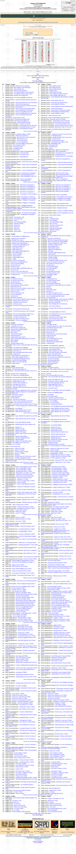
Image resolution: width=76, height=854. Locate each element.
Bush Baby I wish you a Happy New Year (58, 381)
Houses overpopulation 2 (62, 179)
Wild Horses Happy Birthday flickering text (58, 240)
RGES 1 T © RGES (19, 450)
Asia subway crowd (24, 154)
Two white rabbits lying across (19, 369)
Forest (15, 220)
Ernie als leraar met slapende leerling (60, 111)
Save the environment (22, 140)
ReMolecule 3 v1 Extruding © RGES (27, 542)
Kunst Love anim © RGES (62, 524)
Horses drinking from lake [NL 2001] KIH (25, 602)
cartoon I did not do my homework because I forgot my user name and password (21, 106)
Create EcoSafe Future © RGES (59, 763)
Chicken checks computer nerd (18, 373)
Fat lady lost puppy (52, 257)
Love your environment (22, 142)
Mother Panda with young (55, 805)
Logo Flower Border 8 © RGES (55, 614)
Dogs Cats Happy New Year (19, 385)
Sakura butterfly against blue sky (58, 95)
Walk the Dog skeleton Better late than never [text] (23, 338)
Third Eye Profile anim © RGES (29, 502)
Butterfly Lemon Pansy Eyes (21, 95)
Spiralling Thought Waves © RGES (61, 632)
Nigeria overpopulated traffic (27, 151)
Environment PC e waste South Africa (26, 137)
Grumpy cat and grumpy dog (54, 354)
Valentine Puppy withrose (21, 436)
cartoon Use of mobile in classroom (23, 111)
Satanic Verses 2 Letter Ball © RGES (25, 476)
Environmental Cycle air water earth (28, 125)
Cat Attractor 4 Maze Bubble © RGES (60, 474)
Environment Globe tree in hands (27, 127)
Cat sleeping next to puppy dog (56, 345)
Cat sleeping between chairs (53, 273)
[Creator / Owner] (67, 827)
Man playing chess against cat (21, 120)
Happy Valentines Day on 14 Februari (60, 411)
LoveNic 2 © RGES (20, 513)
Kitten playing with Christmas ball (21, 309)
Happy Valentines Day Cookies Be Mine (60, 410)
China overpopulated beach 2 (63, 174)
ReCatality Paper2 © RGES (25, 531)
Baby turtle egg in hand (54, 788)
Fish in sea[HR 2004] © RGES (58, 599)
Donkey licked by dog (53, 361)
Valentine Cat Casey (56, 427)
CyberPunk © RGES (56, 510)
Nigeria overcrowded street (62, 149)
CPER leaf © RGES (19, 448)
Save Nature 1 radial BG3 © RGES (59, 772)
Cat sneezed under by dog (17, 280)
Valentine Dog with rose (21, 430)
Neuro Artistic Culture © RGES (25, 628)
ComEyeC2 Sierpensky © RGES (27, 529)
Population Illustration (62, 207)
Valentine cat (18, 427)
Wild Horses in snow (53, 800)
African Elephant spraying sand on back (56, 808)
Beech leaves (16, 149)
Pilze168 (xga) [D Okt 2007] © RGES (25, 603)
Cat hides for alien (15, 266)
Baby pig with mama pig (52, 340)
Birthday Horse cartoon (17, 240)
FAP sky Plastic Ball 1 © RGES (23, 469)
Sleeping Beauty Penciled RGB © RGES (25, 683)
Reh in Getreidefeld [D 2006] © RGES (60, 605)
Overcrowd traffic (24, 153)
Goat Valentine (18, 408)
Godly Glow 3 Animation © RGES (25, 701)
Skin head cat (49, 291)
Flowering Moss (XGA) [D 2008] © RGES (26, 600)
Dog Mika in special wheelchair (56, 397)
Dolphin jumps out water (55, 790)
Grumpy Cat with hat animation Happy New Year (24, 379)
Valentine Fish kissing (20, 432)
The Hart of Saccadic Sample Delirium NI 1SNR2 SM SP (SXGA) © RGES (57, 548)
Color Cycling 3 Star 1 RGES (31, 556)
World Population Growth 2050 (64, 205)
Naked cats (49, 288)
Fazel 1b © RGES (21, 482)
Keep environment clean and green (61, 122)
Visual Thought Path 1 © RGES (25, 634)
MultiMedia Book (54, 829)
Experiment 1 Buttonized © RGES (61, 621)
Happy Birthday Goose (17, 247)
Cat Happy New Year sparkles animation (22, 377)
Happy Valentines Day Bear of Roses (60, 408)
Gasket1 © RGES (18, 754)
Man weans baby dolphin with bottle (22, 790)
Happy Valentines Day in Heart (22, 411)
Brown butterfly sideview (55, 89)
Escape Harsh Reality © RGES (25, 621)
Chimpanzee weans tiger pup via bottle (22, 349)
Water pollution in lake (22, 138)
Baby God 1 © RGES (55, 750)
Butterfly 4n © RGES (58, 477)
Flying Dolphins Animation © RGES (64, 688)
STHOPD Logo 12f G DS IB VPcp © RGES (25, 456)
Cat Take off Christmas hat (19, 317)
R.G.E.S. (67, 829)
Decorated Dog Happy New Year (56, 382)
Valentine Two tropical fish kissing (23, 441)
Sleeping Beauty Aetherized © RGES (25, 674)
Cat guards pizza (50, 265)
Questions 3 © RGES (58, 628)
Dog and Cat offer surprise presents (57, 252)
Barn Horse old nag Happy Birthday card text (23, 241)
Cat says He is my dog (53, 358)
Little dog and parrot (52, 363)
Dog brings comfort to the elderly (58, 119)
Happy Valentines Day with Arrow (59, 419)
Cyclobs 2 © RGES (58, 617)
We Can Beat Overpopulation (29, 212)
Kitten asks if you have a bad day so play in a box (22, 288)
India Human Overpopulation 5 (27, 191)
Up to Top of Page (38, 25)
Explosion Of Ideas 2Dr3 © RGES (62, 537)
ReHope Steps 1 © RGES (56, 453)
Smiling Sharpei (50, 337)
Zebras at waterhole (52, 810)
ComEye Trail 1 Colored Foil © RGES (62, 490)
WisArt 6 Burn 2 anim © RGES (62, 462)
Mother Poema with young (20, 806)
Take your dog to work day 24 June (22, 402)
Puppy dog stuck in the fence (18, 238)
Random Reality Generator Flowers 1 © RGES (61, 451)
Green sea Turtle (20, 793)
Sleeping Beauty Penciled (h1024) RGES (61, 677)
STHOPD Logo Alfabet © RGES (22, 458)
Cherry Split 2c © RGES (18, 693)
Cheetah (51, 802)
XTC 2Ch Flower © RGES (61, 734)
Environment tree (56, 138)
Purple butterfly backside (55, 92)
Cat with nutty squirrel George (19, 360)
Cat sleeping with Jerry (51, 278)
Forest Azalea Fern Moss (19, 145)
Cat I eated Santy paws (54, 315)
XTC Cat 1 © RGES (21, 611)
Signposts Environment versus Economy (62, 134)
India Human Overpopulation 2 (62, 186)
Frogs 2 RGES (54, 766)
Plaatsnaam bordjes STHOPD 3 (64, 180)
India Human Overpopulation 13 (63, 185)
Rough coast (17, 225)
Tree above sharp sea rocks (56, 225)
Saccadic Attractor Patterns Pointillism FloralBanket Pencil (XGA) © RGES (57, 542)
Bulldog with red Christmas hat (20, 300)
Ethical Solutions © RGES (22, 766)
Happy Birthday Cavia (53, 246)
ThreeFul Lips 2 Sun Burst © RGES (25, 497)
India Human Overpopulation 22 (27, 188)
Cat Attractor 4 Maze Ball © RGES (24, 474)
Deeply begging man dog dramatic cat (20, 355)
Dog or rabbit (14, 332)
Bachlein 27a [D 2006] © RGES (23, 592)
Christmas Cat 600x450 (54, 302)
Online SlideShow (25, 829)
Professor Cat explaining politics (55, 392)
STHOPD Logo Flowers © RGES (59, 777)
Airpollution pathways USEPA (23, 134)
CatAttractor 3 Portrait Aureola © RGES (62, 484)
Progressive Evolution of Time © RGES (21, 570)
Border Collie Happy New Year (55, 379)
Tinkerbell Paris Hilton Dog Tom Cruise (57, 260)
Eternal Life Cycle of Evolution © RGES (57, 562)
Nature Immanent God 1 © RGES (22, 757)
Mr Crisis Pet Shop (52, 258)
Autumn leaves (17, 231)
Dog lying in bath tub (16, 330)
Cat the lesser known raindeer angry (57, 317)
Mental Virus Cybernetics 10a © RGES (21, 700)
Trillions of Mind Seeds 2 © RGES (20, 504)
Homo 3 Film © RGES (23, 625)
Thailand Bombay (24, 156)
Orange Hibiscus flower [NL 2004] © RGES (61, 602)
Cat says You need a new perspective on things (22, 273)
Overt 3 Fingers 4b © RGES (19, 616)
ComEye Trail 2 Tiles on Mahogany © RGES (26, 668)
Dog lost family (51, 254)
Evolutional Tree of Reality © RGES (56, 564)
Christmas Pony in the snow (20, 302)
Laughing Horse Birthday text (55, 249)
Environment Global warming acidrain (61, 129)
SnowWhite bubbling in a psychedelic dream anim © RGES (20, 748)
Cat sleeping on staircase (17, 278)
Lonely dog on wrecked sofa (53, 238)
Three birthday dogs (17, 252)
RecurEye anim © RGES (65, 559)
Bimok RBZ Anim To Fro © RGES (61, 616)
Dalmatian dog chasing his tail (18, 327)
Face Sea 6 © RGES (58, 492)
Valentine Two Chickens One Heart (59, 439)
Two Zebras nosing (18, 808)
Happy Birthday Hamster (54, 247)
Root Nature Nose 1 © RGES (23, 771)
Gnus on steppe (15, 810)
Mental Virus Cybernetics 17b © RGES (57, 695)
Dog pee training (17, 255)
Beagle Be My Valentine (56, 404)
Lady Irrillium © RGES (60, 704)
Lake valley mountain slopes (56, 222)
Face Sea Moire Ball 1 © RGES (23, 468)
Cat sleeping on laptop (51, 274)
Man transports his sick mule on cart (57, 399)
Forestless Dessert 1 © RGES (19, 589)
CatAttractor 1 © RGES (22, 479)
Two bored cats (14, 296)
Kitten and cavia (17, 350)
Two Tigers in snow (16, 800)
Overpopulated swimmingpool (63, 198)
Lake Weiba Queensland (20, 222)
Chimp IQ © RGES (55, 762)
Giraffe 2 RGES (19, 769)
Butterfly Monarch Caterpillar (22, 86)
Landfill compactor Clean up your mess (62, 137)
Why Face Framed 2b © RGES (61, 634)
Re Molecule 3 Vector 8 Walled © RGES (61, 672)
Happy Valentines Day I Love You (23, 410)
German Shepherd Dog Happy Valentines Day (62, 406)
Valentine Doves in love (56, 430)
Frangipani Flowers (18, 148)
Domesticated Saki (50, 297)
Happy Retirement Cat (16, 286)
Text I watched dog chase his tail (54, 338)
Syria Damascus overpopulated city (64, 153)
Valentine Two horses (56, 437)
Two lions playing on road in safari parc (21, 811)
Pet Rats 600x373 (15, 397)
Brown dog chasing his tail (17, 324)
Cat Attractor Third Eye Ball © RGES (60, 473)
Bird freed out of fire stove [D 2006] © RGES (26, 594)
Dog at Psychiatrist (17, 254)
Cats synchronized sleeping (17, 263)
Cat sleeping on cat (15, 274)
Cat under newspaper (51, 282)
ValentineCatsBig (19, 439)
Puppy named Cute (51, 335)
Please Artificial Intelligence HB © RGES (21, 568)
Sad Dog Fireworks (53, 388)
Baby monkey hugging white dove (20, 357)
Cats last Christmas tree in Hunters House (23, 314)
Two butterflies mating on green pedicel (23, 93)
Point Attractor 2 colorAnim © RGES (26, 508)
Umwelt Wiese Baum (56, 135)
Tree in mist (17, 226)
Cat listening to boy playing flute (21, 119)
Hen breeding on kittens (54, 349)
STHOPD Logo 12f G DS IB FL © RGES (60, 454)
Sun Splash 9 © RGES (21, 685)
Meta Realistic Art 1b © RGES (25, 626)
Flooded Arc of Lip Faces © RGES (63, 720)
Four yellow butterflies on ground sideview (24, 92)
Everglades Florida (54, 218)
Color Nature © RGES (21, 763)
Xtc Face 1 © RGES (57, 611)
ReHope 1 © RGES (19, 453)
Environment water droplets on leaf (59, 142)
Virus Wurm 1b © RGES (54, 698)
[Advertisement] (7, 6)
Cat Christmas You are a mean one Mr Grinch (60, 314)
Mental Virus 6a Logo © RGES (19, 695)
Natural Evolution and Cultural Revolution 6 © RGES (60, 566)
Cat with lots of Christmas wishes (21, 318)
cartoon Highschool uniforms (58, 104)
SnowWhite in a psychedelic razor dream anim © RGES (54, 748)
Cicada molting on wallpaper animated (58, 93)
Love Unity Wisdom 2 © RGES (57, 756)
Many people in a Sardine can (28, 196)
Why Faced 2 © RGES (56, 660)
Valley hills (16, 228)
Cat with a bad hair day (16, 283)
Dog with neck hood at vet (19, 399)
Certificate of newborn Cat (18, 246)
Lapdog (14, 258)
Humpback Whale (18, 792)
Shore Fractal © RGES (21, 774)
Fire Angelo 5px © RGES (25, 720)
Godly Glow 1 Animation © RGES (61, 700)
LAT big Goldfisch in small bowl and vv (20, 236)
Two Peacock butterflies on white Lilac (23, 97)
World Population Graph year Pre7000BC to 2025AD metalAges (20, 208)
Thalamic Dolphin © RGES (22, 659)
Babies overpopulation (61, 194)
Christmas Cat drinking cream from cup (58, 300)
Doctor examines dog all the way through (23, 401)
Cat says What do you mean (53, 271)
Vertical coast (17, 229)
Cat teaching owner (15, 282)
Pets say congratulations (22, 320)
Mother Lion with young (19, 805)
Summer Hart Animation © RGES (64, 785)
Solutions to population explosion (65, 210)
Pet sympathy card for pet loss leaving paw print (61, 369)
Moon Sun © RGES (20, 517)
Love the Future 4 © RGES (20, 756)
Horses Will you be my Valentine (23, 422)
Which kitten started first (16, 297)
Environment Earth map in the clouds (64, 125)
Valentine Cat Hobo (19, 428)
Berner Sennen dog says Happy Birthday (58, 241)
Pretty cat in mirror (15, 291)
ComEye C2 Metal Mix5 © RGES (27, 534)
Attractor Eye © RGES (59, 526)
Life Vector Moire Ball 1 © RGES (59, 471)
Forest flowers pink (53, 145)
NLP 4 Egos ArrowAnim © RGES (61, 506)
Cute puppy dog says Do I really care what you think (59, 326)
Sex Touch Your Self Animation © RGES (62, 701)
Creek (51, 217)
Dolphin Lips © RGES (20, 511)
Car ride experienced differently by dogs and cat (59, 357)
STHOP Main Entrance (41, 829)
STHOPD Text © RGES (57, 774)
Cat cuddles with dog (51, 324)
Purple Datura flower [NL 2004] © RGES (25, 605)
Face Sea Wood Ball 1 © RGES (59, 468)
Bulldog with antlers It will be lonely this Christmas (61, 299)
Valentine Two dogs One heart (22, 437)
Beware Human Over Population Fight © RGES (23, 586)
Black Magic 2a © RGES (22, 656)
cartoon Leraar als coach (19, 117)
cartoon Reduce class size (57, 100)
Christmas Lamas (17, 303)
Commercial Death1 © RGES (54, 586)
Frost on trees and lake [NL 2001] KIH (60, 600)
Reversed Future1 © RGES (60, 630)
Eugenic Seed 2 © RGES (18, 564)
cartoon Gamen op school (54, 115)
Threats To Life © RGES (21, 775)
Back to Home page (38, 842)
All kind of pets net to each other (55, 355)
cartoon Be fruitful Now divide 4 (65, 162)
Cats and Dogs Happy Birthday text (20, 244)
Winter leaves (53, 231)
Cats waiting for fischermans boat (54, 263)
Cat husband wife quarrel (52, 266)
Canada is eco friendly (24, 123)
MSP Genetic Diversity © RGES (20, 566)
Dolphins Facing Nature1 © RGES (61, 619)
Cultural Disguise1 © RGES (24, 617)
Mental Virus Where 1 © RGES (19, 698)
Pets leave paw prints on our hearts (54, 375)
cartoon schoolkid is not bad (57, 113)
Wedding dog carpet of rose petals (56, 444)
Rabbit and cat (16, 354)
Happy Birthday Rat (17, 249)
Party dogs (50, 251)
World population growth (63, 203)
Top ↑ (38, 74)
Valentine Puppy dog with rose (58, 434)
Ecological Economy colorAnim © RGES (62, 591)
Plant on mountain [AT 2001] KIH (59, 603)
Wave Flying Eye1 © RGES (58, 659)
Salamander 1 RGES (56, 771)
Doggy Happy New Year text (55, 384)
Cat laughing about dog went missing (21, 358)
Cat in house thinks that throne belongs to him (22, 268)
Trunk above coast (54, 226)
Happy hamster (16, 363)
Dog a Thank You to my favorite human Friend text (25, 404)
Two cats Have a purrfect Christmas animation (24, 299)
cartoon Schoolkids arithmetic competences (25, 113)
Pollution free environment (21, 135)
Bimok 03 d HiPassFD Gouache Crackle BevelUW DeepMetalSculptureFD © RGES (55, 531)
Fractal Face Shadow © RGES (59, 610)
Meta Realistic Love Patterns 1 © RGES (25, 473)
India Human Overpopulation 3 (27, 189)
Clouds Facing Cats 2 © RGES (60, 479)
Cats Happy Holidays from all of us (57, 311)
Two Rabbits (51, 394)
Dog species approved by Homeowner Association (60, 255)
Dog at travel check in (51, 329)
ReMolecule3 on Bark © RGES (27, 706)
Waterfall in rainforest (55, 229)
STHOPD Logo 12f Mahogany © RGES (27, 646)
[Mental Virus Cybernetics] (54, 827)
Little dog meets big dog (16, 334)
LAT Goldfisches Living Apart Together (20, 375)
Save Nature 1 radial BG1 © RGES (24, 772)
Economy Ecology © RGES (18, 588)
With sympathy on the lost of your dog (59, 371)
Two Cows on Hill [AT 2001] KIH (23, 608)
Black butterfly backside (55, 86)
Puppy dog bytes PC (16, 335)
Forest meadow (53, 220)
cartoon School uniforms (57, 108)
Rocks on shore (53, 223)
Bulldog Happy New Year (19, 381)
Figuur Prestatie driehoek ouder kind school (58, 117)
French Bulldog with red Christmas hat (58, 303)
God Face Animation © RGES (26, 760)
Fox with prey (17, 803)
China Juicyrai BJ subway (62, 173)
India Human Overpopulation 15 (27, 186)
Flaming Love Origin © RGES (58, 519)
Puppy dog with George (17, 367)
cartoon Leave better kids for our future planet (26, 102)
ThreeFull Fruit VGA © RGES (60, 482)
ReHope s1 (17, 454)
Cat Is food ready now (51, 268)
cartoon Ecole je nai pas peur (22, 104)
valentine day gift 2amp (56, 428)
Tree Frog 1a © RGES (56, 775)
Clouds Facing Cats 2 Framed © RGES (60, 656)
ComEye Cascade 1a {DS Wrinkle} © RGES (62, 665)
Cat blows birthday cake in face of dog (57, 243)
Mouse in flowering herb (52, 396)
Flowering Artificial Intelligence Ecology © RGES (58, 588)
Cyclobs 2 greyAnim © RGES (65, 646)
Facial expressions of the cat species (19, 285)
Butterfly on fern (53, 90)
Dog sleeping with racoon (54, 360)
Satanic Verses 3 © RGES (56, 757)
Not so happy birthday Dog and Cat (20, 251)
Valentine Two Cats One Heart (58, 436)
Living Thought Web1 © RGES (57, 754)
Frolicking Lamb (50, 343)
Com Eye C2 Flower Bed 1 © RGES (26, 480)
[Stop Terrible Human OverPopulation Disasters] (42, 827)
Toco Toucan (52, 806)
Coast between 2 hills (19, 217)
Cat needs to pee (50, 269)
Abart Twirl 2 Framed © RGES (24, 477)
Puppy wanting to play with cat (18, 337)
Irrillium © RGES (57, 625)
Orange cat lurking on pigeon (17, 289)
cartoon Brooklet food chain (23, 122)
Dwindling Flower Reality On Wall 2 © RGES (26, 777)
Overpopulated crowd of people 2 (29, 198)
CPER (8, 829)
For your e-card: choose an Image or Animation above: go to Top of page (38, 131)
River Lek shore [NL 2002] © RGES (24, 606)
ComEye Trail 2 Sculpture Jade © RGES (27, 492)
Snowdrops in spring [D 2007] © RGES (60, 606)
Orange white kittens (51, 289)
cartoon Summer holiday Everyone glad (60, 110)
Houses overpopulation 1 (26, 179)
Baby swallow (14, 341)
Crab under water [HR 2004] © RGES (25, 597)
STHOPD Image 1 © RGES (21, 451)
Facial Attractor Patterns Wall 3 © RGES (62, 480)
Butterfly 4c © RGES (60, 703)
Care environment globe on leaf (62, 123)
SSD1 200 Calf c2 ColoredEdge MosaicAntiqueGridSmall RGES (55, 545)
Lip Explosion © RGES (21, 672)
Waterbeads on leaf (55, 143)
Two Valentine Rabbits (56, 425)
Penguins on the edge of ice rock (56, 798)
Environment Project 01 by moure (63, 127)
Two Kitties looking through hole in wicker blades (57, 294)
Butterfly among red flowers (20, 90)
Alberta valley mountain (55, 215)
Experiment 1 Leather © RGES (58, 668)
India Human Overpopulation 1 (27, 185)
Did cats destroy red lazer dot (53, 283)
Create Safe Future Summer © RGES (25, 765)
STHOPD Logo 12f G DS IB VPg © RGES (60, 456)
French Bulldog (53, 401)
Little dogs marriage (53, 442)
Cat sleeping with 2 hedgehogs (20, 347)
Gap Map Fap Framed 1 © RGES (24, 471)
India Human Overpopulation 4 (62, 189)
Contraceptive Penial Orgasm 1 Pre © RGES (58, 570)
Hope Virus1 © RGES (53, 693)
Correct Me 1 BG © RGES (54, 560)
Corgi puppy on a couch (16, 326)
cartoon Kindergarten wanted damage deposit (62, 106)
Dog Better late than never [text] (54, 327)
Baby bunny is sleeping (17, 394)
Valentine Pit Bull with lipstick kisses (59, 432)
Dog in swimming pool (51, 330)
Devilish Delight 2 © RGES (20, 753)
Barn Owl (16, 802)
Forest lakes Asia (53, 146)
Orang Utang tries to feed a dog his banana (56, 334)
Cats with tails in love (16, 265)
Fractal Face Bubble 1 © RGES (59, 469)
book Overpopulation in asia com (65, 212)
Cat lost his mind (15, 269)
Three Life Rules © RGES (53, 589)
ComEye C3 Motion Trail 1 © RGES (61, 487)
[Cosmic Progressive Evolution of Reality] (8, 827)
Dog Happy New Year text (19, 384)
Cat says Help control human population (61, 390)
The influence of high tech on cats (54, 293)
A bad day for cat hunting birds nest (18, 262)
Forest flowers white (18, 146)
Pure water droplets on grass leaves (24, 143)
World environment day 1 (58, 140)
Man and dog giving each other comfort (22, 352)
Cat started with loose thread (53, 280)
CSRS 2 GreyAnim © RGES (60, 576)
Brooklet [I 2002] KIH (56, 594)
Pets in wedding (16, 444)
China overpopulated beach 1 (27, 174)
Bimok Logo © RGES (53, 613)
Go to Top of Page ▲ (38, 81)
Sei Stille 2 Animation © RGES (26, 762)
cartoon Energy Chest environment (61, 120)
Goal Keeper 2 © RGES (53, 502)
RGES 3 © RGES (54, 450)
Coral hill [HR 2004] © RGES (58, 595)
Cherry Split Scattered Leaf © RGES (62, 636)
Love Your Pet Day (54, 402)
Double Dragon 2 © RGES (22, 610)
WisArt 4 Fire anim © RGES (26, 462)
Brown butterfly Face (19, 89)
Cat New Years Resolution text (20, 382)
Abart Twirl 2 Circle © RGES (58, 466)
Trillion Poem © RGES (56, 517)
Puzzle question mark (15, 446)
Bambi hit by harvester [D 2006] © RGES (61, 592)
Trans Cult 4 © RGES (20, 521)
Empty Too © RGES (56, 765)
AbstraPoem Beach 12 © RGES (23, 519)
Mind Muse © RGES (56, 513)
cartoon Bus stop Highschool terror (59, 102)
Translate (36, 34)
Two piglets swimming (53, 367)
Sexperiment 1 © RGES (23, 632)
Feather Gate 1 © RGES (57, 511)
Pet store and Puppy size (19, 260)
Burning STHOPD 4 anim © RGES (63, 460)
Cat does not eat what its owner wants (55, 262)
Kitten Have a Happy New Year (55, 385)
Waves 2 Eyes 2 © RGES (22, 660)
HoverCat (48, 286)
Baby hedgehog (14, 340)
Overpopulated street (60, 154)
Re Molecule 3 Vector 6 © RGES (26, 643)
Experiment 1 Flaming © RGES (59, 657)
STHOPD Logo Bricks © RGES (58, 458)
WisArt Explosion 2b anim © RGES (28, 466)
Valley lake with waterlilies (56, 228)
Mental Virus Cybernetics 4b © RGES (59, 448)
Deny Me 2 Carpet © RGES (24, 619)
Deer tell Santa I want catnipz (56, 318)
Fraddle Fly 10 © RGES (60, 529)
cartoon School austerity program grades (25, 108)
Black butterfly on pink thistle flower (22, 87)
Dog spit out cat (50, 332)
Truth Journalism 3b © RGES (19, 591)
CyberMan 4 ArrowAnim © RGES (25, 506)
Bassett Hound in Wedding (54, 441)
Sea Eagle (51, 792)
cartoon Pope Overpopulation (29, 173)
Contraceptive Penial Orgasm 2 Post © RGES (23, 573)
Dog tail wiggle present (18, 257)
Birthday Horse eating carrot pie (19, 243)
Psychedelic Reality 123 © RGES (27, 728)
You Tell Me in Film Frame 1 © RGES (27, 636)
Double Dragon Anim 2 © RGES (29, 613)
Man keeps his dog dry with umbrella (58, 352)
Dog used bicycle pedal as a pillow (19, 329)
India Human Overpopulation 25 (63, 188)
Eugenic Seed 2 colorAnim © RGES (61, 581)
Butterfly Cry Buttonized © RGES (59, 508)
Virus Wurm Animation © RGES (25, 703)
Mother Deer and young (55, 803)
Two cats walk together (16, 294)
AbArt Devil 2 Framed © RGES (60, 476)
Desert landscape (18, 218)
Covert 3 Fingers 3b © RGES (20, 614)
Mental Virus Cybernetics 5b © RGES (21, 696)
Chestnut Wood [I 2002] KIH (22, 595)
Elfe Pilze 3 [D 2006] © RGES (23, 599)
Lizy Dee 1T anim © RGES (30, 559)
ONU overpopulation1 (61, 151)
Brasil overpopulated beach (26, 159)
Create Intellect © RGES (21, 510)
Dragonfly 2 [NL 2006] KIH (57, 597)
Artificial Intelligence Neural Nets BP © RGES (23, 560)
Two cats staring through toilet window (55, 296)
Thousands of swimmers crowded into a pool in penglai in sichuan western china (56, 177)
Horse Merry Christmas (54, 306)
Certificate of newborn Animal (55, 244)
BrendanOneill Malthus (26, 205)
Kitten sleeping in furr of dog (55, 350)
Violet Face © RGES (56, 608)
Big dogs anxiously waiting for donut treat (56, 320)
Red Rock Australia (18, 223)
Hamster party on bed (16, 396)
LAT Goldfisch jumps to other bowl (20, 442)
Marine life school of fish (57, 793)
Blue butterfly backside (54, 87)
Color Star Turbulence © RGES (23, 657)
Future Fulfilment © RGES (56, 753)
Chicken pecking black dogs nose (57, 347)
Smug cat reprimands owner (17, 293)
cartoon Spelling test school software (24, 110)
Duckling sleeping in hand (17, 343)
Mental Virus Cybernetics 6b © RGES (57, 696)
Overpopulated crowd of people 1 (64, 196)
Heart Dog (48, 373)
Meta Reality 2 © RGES (59, 626)
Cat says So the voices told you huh (19, 271)
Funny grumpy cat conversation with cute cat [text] (58, 285)
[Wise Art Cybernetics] (25, 827)
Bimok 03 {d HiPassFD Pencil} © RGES (61, 663)
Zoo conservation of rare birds (54, 811)
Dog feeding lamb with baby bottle (54, 341)
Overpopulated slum (25, 180)
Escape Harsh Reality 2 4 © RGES (63, 715)
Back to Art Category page (38, 841)
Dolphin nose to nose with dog (19, 361)
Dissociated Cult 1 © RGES (26, 704)
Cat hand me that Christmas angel (21, 315)
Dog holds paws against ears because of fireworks (25, 390)
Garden (51, 148)
